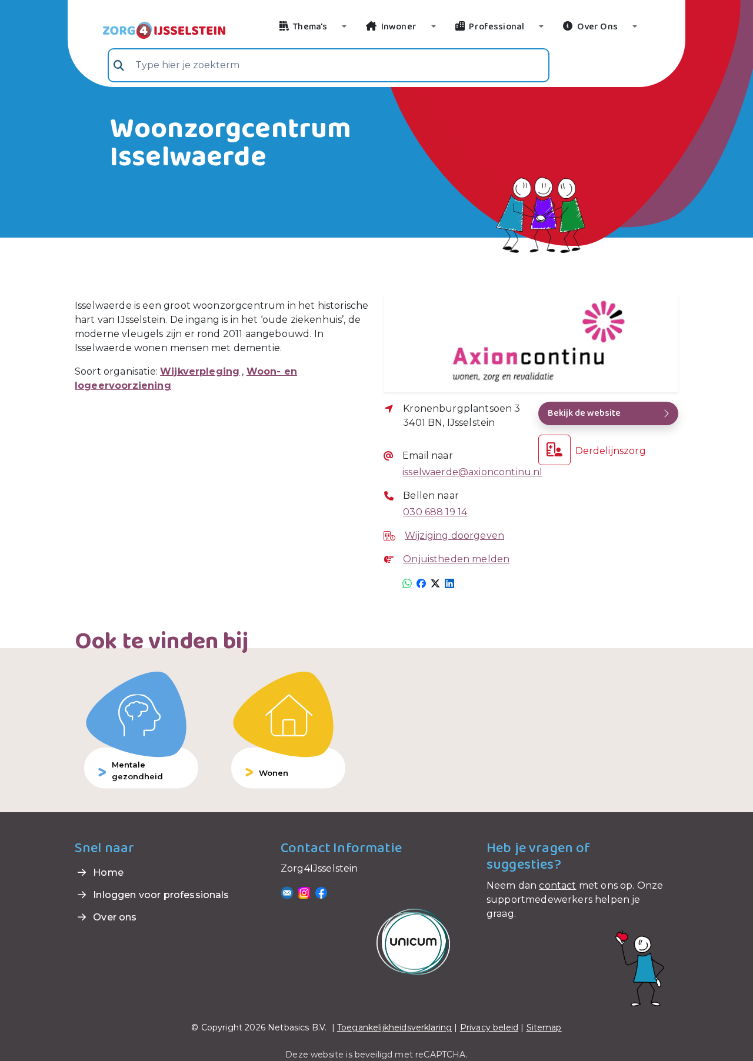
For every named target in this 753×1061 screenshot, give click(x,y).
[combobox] (328, 65)
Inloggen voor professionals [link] (160, 894)
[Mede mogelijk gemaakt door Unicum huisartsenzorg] (413, 941)
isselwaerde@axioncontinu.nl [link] (472, 472)
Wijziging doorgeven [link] (454, 535)
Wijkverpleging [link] (199, 371)
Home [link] (107, 872)
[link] (150, 29)
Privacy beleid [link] (489, 1027)
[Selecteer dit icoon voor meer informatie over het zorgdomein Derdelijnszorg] (554, 450)
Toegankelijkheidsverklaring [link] (394, 1027)
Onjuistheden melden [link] (456, 559)
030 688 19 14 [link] (435, 512)
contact (557, 885)
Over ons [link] (113, 917)
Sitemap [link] (544, 1027)
